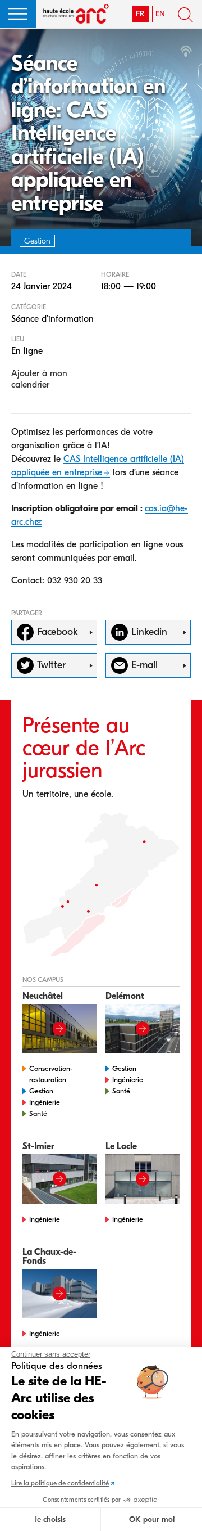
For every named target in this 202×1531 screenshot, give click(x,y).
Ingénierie (44, 1102)
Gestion (41, 1091)
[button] (18, 14)
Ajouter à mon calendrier (39, 379)
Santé (38, 1113)
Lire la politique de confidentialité (60, 1483)
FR (140, 14)
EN (160, 14)
